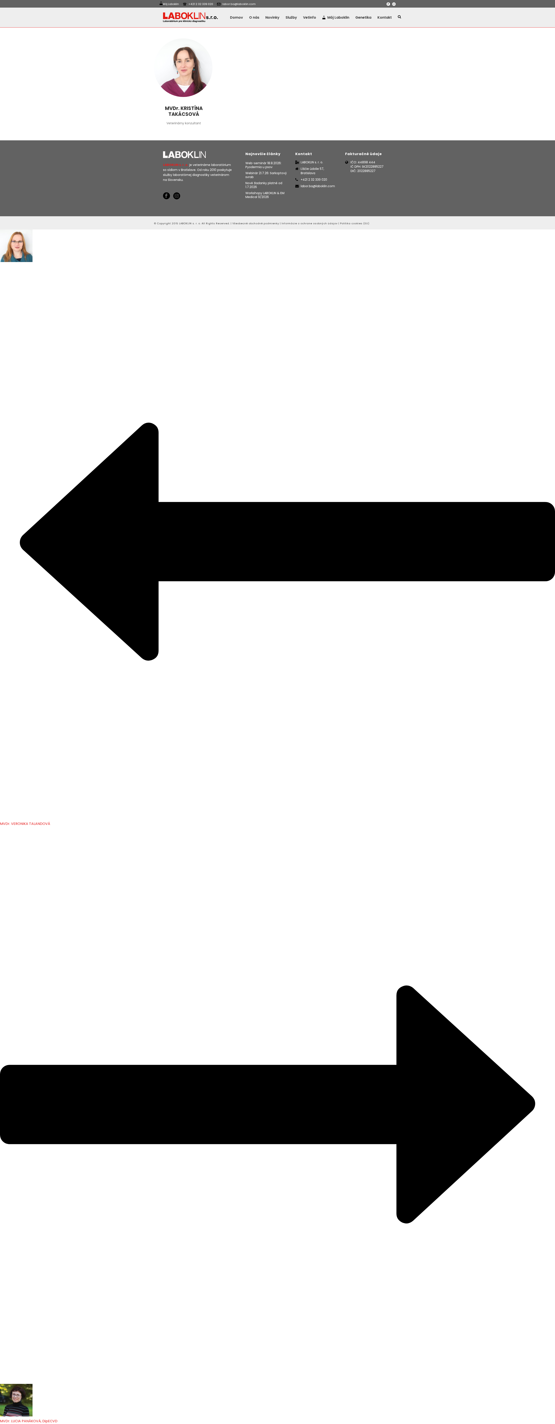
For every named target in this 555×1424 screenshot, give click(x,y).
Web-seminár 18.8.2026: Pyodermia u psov (263, 165)
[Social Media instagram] (176, 196)
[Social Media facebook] (166, 196)
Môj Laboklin (338, 17)
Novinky (272, 17)
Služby (291, 17)
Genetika (363, 17)
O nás (254, 17)
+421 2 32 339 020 (200, 4)
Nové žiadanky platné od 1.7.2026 (263, 185)
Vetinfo (309, 17)
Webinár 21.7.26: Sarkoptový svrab (266, 175)
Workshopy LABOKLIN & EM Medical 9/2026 (264, 195)
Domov (236, 17)
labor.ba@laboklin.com (239, 4)
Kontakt (384, 17)
